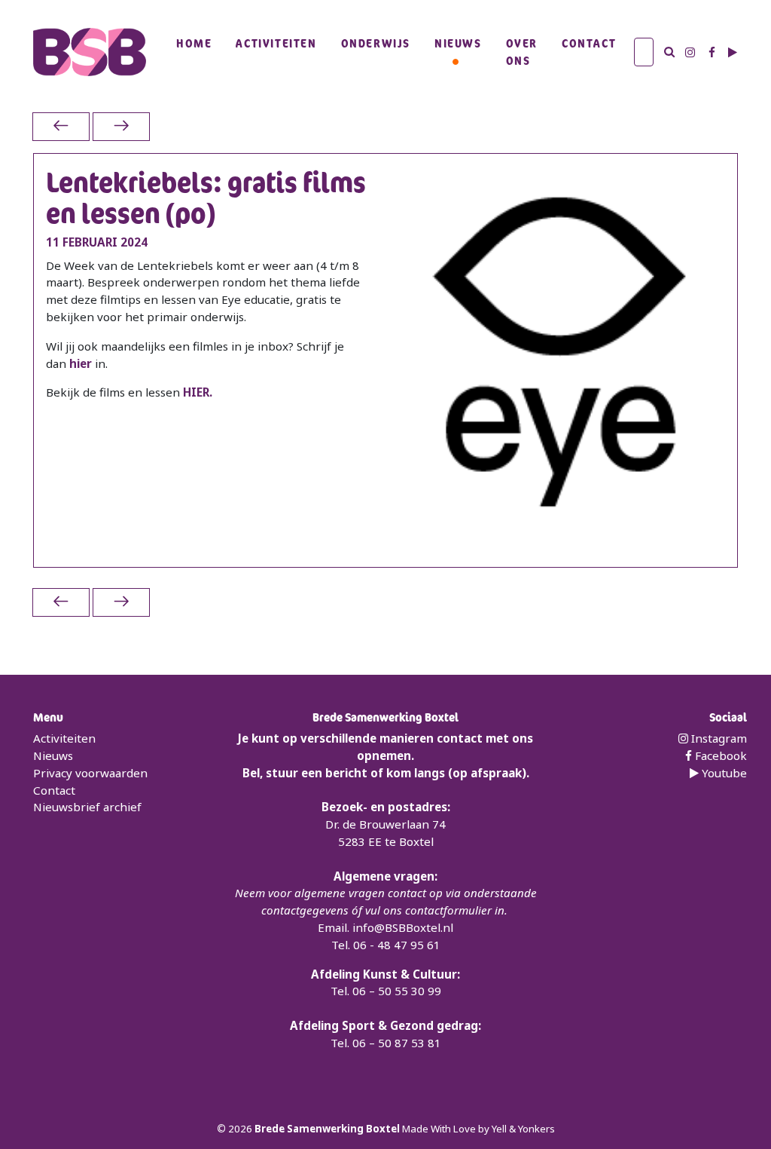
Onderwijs (375, 43)
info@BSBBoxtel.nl (402, 927)
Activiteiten (276, 43)
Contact (589, 43)
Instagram (717, 738)
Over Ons (522, 51)
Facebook (719, 755)
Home (194, 43)
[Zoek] (669, 52)
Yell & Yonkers (523, 1128)
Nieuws (458, 43)
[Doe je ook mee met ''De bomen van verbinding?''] (61, 126)
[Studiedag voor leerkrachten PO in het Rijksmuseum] (121, 126)
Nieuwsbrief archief (87, 806)
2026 (241, 1128)
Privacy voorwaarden (90, 772)
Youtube (723, 772)
